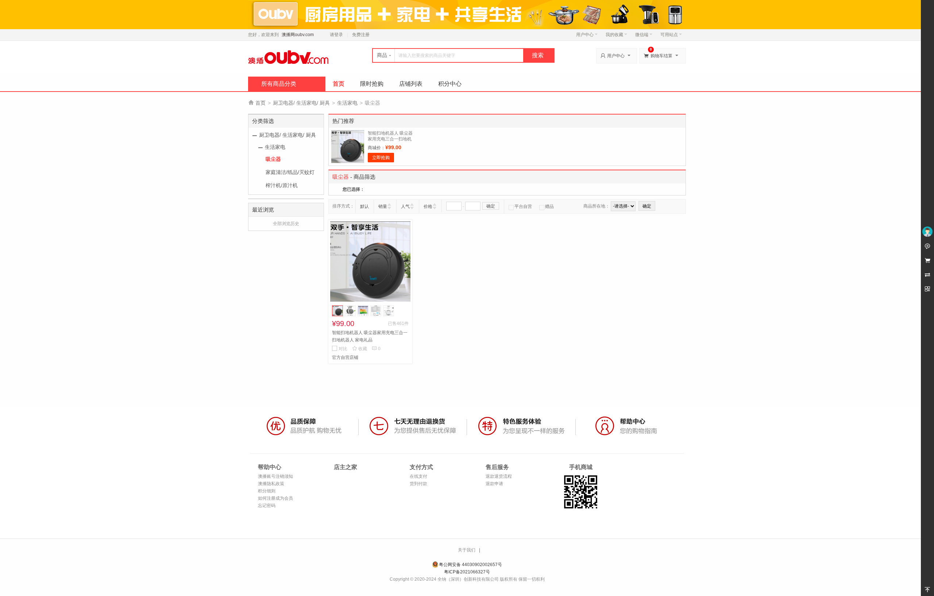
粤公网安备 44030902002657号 (470, 564)
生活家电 (347, 103)
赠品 (549, 206)
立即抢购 (381, 157)
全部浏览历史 (286, 223)
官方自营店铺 (345, 357)
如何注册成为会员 (275, 498)
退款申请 (494, 483)
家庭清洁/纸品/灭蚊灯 (290, 172)
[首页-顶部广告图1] (467, 14)
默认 (364, 206)
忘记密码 (266, 505)
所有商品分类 (278, 84)
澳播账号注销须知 (275, 476)
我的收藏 (614, 34)
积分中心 (450, 84)
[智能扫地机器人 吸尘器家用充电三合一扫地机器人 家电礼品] (370, 261)
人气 (405, 206)
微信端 (641, 34)
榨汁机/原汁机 (282, 185)
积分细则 (266, 491)
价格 (428, 206)
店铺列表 (410, 84)
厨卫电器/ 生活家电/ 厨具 (301, 103)
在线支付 (418, 476)
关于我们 (466, 550)
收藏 (359, 348)
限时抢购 (371, 84)
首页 (338, 84)
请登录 (336, 34)
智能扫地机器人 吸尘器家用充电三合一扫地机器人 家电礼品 (390, 139)
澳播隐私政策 (271, 483)
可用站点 (669, 34)
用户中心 (585, 34)
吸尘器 (273, 159)
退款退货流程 (499, 476)
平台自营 (523, 206)
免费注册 (361, 34)
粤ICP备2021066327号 (467, 571)
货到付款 (418, 483)
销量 (382, 206)
